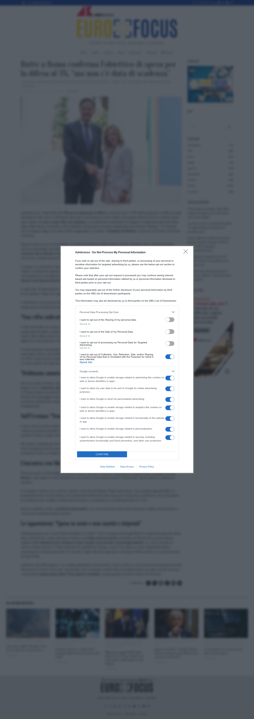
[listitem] (127, 312)
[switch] (169, 319)
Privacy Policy (146, 466)
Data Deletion (107, 466)
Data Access (127, 466)
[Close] (187, 252)
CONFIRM (102, 454)
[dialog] (127, 359)
